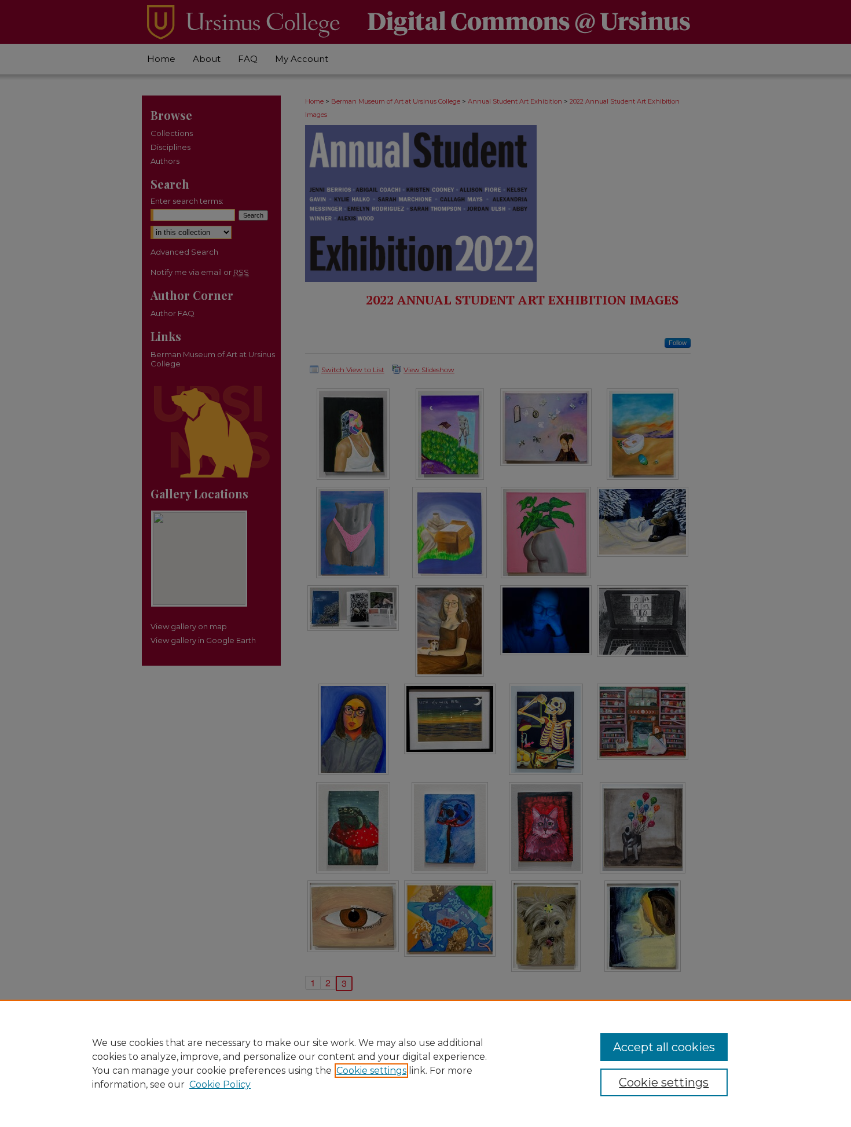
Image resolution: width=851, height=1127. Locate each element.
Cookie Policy (220, 1084)
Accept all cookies (664, 1047)
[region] (425, 1063)
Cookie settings (371, 1070)
